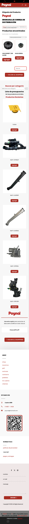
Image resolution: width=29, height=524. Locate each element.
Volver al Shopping (15, 75)
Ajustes (20, 518)
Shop (4, 27)
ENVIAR (13, 498)
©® (12, 514)
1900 (26, 516)
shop (4, 362)
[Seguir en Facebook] (11, 470)
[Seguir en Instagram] (17, 470)
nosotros (5, 365)
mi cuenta (5, 381)
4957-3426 (20, 516)
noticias (5, 371)
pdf (3, 368)
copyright (6, 452)
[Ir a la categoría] (27, 89)
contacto (5, 374)
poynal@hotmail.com (11, 410)
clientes (5, 384)
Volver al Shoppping (15, 340)
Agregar (14, 130)
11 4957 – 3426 (9, 407)
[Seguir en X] (14, 470)
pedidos (5, 378)
